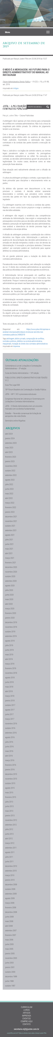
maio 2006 (9, 939)
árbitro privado (20, 338)
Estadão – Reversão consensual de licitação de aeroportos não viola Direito (23, 414)
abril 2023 (9, 452)
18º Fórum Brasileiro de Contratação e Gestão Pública (25, 389)
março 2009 (9, 902)
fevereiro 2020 (10, 613)
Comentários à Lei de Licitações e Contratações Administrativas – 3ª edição (23, 367)
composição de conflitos (35, 338)
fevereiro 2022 (10, 507)
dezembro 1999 (11, 976)
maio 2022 (9, 493)
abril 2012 (9, 838)
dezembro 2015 (11, 774)
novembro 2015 (11, 778)
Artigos (15, 88)
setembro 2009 (11, 893)
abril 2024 (9, 433)
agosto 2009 (10, 898)
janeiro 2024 (10, 438)
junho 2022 (9, 489)
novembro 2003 (11, 958)
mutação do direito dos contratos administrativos (30, 343)
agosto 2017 (10, 709)
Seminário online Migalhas (15, 420)
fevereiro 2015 (10, 797)
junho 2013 (9, 806)
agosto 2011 (10, 852)
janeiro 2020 (10, 617)
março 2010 (9, 875)
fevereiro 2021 (10, 562)
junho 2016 (9, 746)
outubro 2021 (10, 525)
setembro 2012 (11, 824)
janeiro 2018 (10, 700)
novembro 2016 (11, 723)
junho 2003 (9, 962)
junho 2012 (9, 833)
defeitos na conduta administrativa (29, 341)
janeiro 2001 (10, 967)
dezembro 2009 (11, 884)
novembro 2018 (11, 672)
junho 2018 (9, 682)
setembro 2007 (11, 930)
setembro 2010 (11, 870)
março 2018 (9, 695)
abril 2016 (9, 755)
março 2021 (9, 558)
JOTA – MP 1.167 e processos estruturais (20, 394)
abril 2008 (9, 925)
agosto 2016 (10, 737)
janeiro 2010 (10, 879)
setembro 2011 (11, 847)
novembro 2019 (11, 627)
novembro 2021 (11, 521)
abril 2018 (9, 691)
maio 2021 (9, 548)
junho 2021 (9, 544)
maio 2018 (9, 686)
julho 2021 (9, 539)
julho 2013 (9, 801)
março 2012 (9, 843)
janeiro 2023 (10, 461)
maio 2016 (9, 751)
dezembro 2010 (11, 866)
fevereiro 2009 (10, 907)
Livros (27, 1009)
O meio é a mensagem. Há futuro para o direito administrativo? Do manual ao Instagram (26, 72)
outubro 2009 (10, 889)
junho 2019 (9, 649)
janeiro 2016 (10, 769)
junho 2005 (9, 944)
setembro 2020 (11, 581)
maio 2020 (9, 599)
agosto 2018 (10, 677)
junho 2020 (9, 594)
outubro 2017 (10, 705)
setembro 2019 (11, 636)
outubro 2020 (10, 576)
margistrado (7, 343)
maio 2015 (9, 792)
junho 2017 (9, 714)
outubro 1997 (10, 985)
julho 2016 (9, 741)
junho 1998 (9, 981)
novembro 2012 (11, 820)
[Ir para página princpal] (13, 117)
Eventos (27, 1018)
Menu (7, 32)
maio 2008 (9, 921)
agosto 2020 (10, 585)
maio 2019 (9, 654)
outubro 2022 (10, 470)
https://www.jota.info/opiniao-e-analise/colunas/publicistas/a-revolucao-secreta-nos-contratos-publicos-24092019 (26, 332)
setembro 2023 (11, 443)
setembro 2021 (11, 530)
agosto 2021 (10, 535)
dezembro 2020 (11, 567)
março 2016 (9, 760)
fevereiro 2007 (10, 935)
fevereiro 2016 (10, 764)
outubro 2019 (10, 631)
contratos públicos (9, 341)
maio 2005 (9, 948)
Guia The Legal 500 (12, 384)
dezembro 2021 (11, 516)
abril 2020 (9, 604)
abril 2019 (9, 659)
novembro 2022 (11, 466)
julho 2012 (9, 829)
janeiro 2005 (10, 953)
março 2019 (9, 663)
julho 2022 (9, 484)
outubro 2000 (10, 971)
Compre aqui (26, 1021)
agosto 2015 (10, 787)
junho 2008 (9, 916)
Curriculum (26, 1007)
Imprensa (16, 346)
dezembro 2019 (11, 622)
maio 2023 (9, 447)
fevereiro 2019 (10, 668)
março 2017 (9, 718)
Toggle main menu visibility (48, 32)
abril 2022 (9, 498)
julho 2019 (9, 645)
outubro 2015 (10, 783)
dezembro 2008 (11, 912)
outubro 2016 (10, 728)
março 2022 (9, 502)
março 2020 (9, 608)
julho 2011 (9, 856)
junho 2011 (9, 861)
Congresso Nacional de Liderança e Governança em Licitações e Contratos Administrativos (25, 400)
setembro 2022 (11, 475)
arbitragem (10, 338)
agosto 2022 (10, 479)
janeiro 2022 (10, 512)
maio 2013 (9, 810)
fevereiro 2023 (10, 456)
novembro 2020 (11, 571)
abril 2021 (9, 553)
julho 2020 (9, 590)
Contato (27, 1024)
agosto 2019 (10, 640)
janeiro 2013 (10, 815)
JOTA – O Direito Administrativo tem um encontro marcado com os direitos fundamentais (23, 407)
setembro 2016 (11, 732)
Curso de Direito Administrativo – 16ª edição (22, 373)
